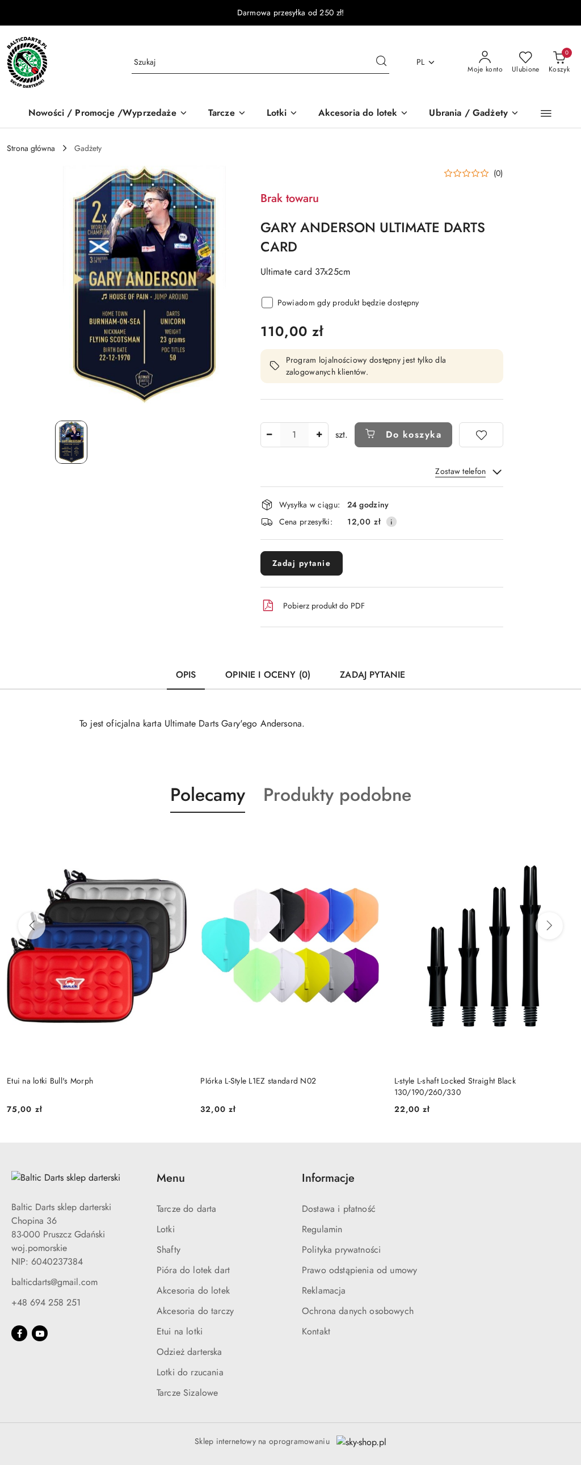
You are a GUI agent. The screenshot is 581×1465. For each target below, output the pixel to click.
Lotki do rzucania (190, 1372)
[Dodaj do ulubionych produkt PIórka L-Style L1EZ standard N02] (367, 839)
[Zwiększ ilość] (319, 435)
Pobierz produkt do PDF (324, 605)
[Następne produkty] (549, 925)
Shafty (168, 1249)
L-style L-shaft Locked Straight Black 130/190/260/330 (455, 1086)
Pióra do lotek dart (193, 1270)
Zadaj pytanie (301, 563)
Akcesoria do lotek (193, 1290)
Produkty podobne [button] (337, 795)
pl (420, 62)
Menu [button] (171, 1178)
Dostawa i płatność (339, 1208)
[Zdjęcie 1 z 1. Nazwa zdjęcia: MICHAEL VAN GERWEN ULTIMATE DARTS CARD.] (71, 442)
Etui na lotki (180, 1331)
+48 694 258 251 (46, 1302)
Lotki (166, 1229)
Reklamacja (324, 1290)
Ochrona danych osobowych (358, 1310)
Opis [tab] (186, 674)
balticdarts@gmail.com (54, 1281)
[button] (546, 113)
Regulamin (322, 1229)
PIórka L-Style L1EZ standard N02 (258, 1080)
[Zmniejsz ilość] (269, 435)
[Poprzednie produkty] (32, 925)
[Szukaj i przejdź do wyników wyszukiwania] (381, 62)
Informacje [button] (328, 1178)
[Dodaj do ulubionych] (481, 434)
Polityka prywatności (341, 1249)
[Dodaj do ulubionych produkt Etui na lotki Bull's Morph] (173, 839)
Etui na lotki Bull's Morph (50, 1080)
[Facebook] (19, 1333)
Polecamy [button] (207, 795)
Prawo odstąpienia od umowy (359, 1270)
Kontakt (316, 1331)
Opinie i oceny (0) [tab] (267, 674)
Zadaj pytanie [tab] (372, 674)
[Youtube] (40, 1333)
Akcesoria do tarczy (195, 1310)
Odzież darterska (189, 1351)
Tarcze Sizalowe (187, 1392)
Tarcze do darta (186, 1208)
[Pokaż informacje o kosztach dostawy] (391, 521)
